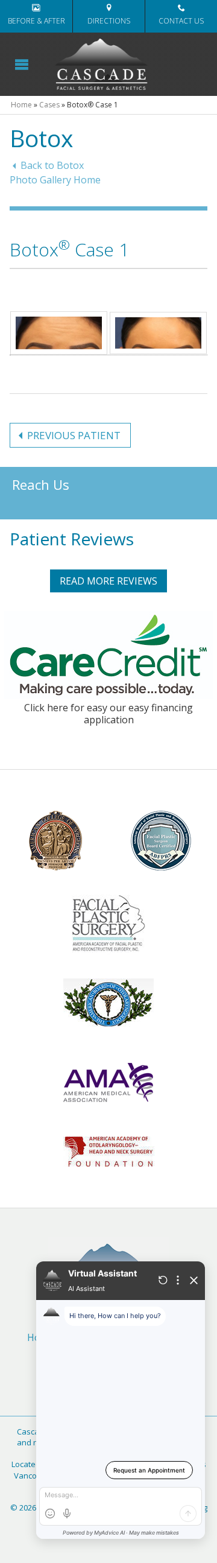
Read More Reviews (108, 581)
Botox (41, 138)
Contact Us (181, 21)
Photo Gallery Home (55, 180)
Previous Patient (74, 435)
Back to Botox (52, 165)
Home (21, 105)
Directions (108, 21)
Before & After (36, 21)
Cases (49, 105)
